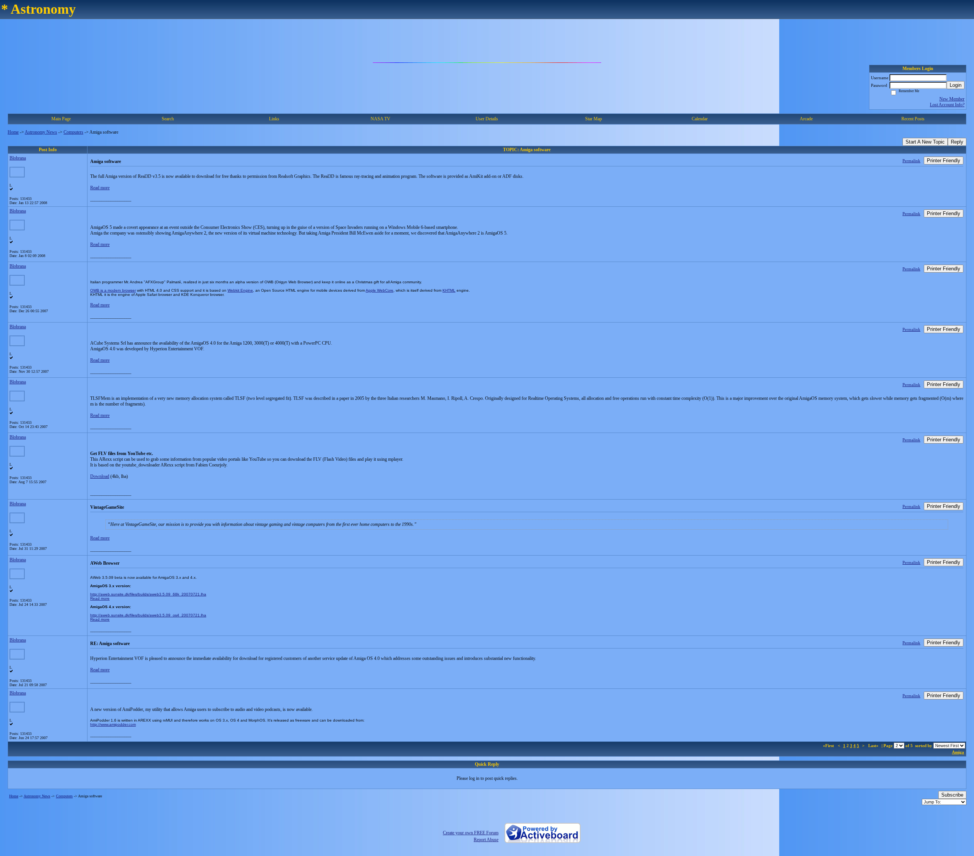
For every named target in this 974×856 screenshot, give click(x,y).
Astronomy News (41, 132)
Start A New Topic (925, 142)
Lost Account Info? (947, 104)
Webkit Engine (240, 290)
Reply (957, 142)
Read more (100, 187)
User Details (487, 118)
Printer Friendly (943, 160)
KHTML (448, 290)
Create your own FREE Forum (470, 832)
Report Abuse (486, 839)
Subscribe (952, 795)
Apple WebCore (379, 290)
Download (99, 476)
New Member (951, 99)
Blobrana (18, 158)
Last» (874, 745)
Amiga (958, 752)
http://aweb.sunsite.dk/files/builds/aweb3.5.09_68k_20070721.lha (148, 594)
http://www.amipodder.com (113, 724)
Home (13, 132)
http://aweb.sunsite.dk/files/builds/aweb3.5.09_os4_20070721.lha (148, 615)
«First (829, 745)
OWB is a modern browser (113, 290)
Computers (73, 132)
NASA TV (380, 118)
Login (955, 85)
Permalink (911, 160)
